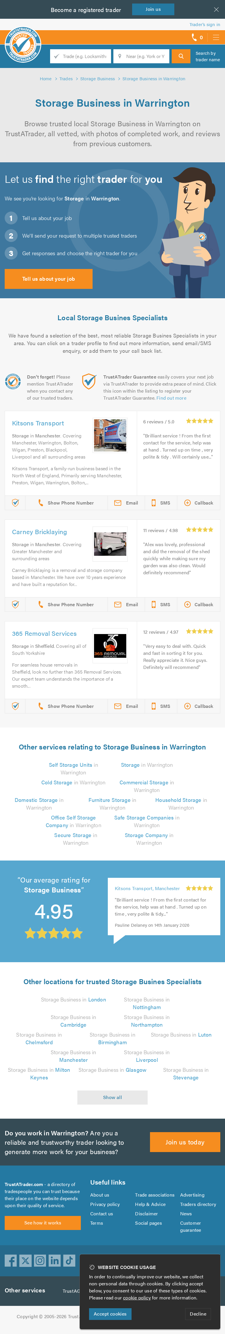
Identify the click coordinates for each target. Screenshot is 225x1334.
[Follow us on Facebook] (11, 1261)
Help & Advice (150, 1204)
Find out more (171, 397)
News (186, 1213)
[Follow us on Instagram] (40, 1261)
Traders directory (198, 1204)
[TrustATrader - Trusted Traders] (23, 35)
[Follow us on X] (25, 1261)
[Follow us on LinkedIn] (55, 1261)
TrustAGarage (77, 1290)
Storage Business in (73, 999)
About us (100, 1194)
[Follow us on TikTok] (69, 1261)
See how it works (42, 1222)
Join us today (185, 1141)
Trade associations (155, 1194)
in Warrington (73, 768)
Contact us (101, 1213)
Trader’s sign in (205, 24)
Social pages (148, 1222)
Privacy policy (105, 1204)
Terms (96, 1222)
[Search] (181, 56)
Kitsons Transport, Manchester (147, 888)
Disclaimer (146, 1213)
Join (153, 9)
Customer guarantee (190, 1226)
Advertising (192, 1194)
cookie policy (137, 1297)
